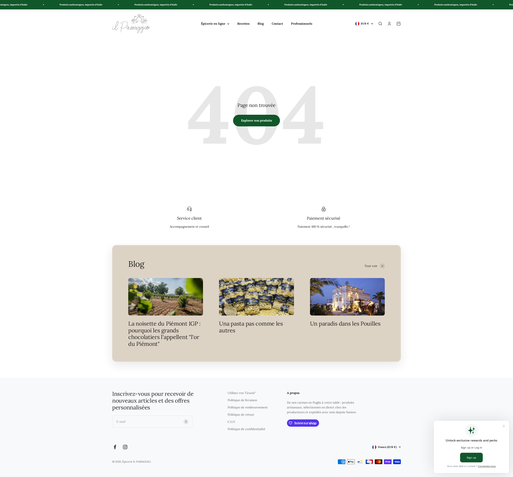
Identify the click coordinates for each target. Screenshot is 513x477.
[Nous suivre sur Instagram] (125, 447)
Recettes (243, 23)
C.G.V (231, 422)
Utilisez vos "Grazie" (242, 393)
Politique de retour (241, 414)
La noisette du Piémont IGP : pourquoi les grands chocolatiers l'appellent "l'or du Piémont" (164, 333)
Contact (277, 23)
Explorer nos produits (256, 120)
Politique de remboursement (248, 407)
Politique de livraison (242, 400)
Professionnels (301, 23)
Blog (261, 23)
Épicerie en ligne (213, 23)
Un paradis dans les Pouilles (345, 323)
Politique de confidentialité (246, 429)
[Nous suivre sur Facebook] (115, 447)
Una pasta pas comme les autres (251, 327)
